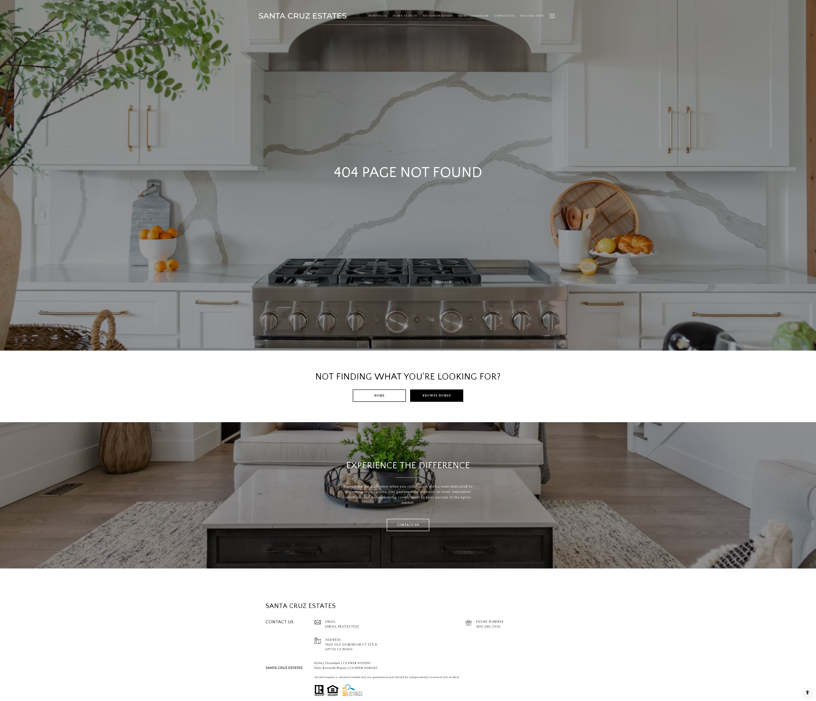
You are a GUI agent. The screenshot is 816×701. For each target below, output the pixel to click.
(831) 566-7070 (488, 626)
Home (379, 395)
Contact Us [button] (408, 525)
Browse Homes (436, 395)
